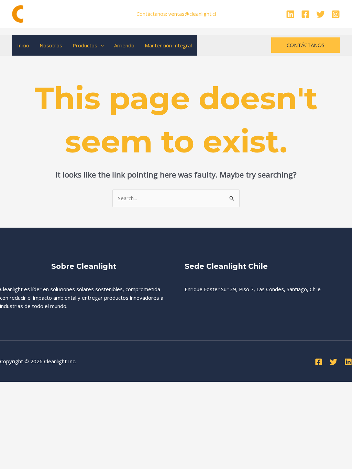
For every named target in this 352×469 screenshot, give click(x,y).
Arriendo (124, 45)
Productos (85, 45)
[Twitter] (320, 14)
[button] (100, 45)
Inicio (23, 45)
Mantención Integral (168, 45)
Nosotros (51, 45)
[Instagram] (335, 14)
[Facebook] (305, 14)
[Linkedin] (290, 14)
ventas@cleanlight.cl (192, 13)
